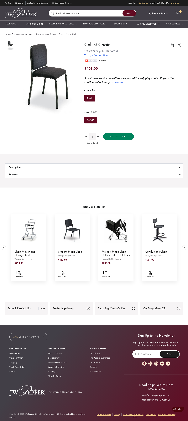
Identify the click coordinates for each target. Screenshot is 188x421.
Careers (93, 367)
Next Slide (184, 248)
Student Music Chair (70, 252)
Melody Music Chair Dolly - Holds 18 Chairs (116, 253)
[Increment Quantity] (98, 136)
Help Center (14, 353)
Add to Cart (118, 136)
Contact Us (143, 3)
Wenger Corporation (96, 55)
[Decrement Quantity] (86, 136)
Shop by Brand (54, 376)
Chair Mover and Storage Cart (25, 253)
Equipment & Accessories (22, 34)
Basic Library (53, 357)
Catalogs (52, 371)
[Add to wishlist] (172, 45)
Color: (91, 90)
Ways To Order (16, 357)
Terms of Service (104, 414)
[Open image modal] (48, 77)
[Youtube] (162, 363)
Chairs (61, 34)
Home (7, 34)
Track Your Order (17, 367)
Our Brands (95, 362)
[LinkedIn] (168, 363)
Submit (169, 354)
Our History (95, 353)
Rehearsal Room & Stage (46, 34)
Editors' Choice (54, 353)
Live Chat (175, 3)
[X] (150, 363)
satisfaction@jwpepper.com (156, 395)
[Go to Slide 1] (10, 45)
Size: (90, 112)
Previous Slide (4, 248)
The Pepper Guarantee (100, 357)
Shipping (13, 362)
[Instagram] (156, 363)
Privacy (117, 414)
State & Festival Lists (57, 362)
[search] (52, 13)
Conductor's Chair (156, 252)
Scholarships (95, 371)
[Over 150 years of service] (28, 337)
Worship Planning (56, 367)
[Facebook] (144, 363)
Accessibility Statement (133, 414)
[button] (12, 23)
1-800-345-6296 (156, 389)
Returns (12, 371)
